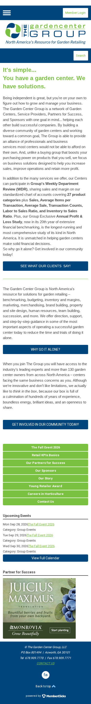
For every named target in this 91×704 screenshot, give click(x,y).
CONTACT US (45, 663)
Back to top (43, 686)
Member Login (75, 13)
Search (81, 55)
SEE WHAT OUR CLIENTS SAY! (45, 266)
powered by (33, 695)
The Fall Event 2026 (41, 524)
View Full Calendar (45, 558)
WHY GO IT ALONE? (45, 349)
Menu (7, 13)
